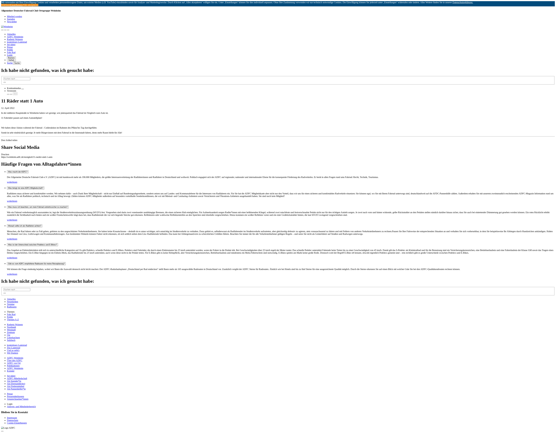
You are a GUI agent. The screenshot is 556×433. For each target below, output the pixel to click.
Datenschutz (12, 420)
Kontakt (10, 371)
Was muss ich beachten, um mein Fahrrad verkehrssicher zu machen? (37, 207)
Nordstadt (11, 327)
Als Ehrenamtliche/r (16, 383)
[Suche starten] (4, 82)
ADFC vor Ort (14, 363)
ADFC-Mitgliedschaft (17, 378)
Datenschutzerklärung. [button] (462, 2)
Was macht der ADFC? (17, 172)
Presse (10, 47)
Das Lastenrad (13, 347)
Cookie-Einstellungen (17, 423)
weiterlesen (12, 182)
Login (9, 55)
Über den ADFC (14, 360)
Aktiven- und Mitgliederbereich (21, 406)
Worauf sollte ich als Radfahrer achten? (24, 226)
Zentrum (11, 332)
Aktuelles (11, 34)
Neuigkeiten (12, 301)
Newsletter (12, 21)
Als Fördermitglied (15, 386)
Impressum (12, 417)
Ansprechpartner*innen (17, 399)
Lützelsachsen (13, 337)
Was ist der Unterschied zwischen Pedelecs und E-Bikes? (32, 245)
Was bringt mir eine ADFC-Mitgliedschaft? (25, 188)
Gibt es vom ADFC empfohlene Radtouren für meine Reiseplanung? (36, 264)
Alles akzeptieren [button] (30, 5)
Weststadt (11, 330)
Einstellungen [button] (16, 5)
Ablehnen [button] (5, 5)
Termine (10, 304)
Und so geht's (13, 350)
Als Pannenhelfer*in (16, 389)
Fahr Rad (11, 52)
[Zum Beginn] (2, 431)
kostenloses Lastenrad (17, 42)
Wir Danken (12, 353)
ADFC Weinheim (15, 37)
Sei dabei (11, 44)
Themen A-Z (13, 319)
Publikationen (13, 365)
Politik (10, 50)
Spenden (11, 19)
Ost (8, 335)
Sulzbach (11, 340)
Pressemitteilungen (15, 396)
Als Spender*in (14, 381)
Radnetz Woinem (15, 39)
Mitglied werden (14, 16)
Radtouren (12, 307)
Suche (10, 63)
